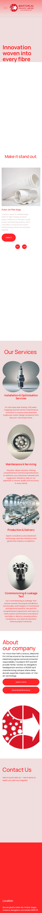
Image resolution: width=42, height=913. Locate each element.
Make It (9, 237)
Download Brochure (21, 690)
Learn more (21, 682)
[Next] (24, 246)
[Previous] (17, 246)
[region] (21, 208)
